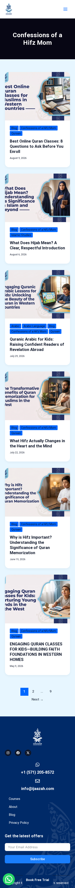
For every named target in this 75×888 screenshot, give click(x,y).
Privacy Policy (19, 823)
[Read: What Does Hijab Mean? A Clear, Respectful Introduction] (37, 197)
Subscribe (37, 859)
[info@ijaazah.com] (37, 781)
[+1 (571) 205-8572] (37, 764)
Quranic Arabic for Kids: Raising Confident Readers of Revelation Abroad (37, 344)
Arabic (15, 326)
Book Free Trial (37, 880)
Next (37, 699)
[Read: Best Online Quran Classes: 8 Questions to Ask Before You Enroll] (37, 96)
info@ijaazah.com (37, 788)
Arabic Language (34, 326)
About (13, 807)
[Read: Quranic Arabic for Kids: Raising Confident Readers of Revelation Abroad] (37, 294)
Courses (14, 799)
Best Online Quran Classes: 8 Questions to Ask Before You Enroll (36, 146)
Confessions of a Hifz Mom (38, 128)
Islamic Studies (21, 235)
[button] (9, 879)
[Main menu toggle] (65, 9)
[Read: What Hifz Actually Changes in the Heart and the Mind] (37, 395)
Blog (14, 128)
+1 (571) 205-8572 (37, 772)
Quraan (16, 133)
